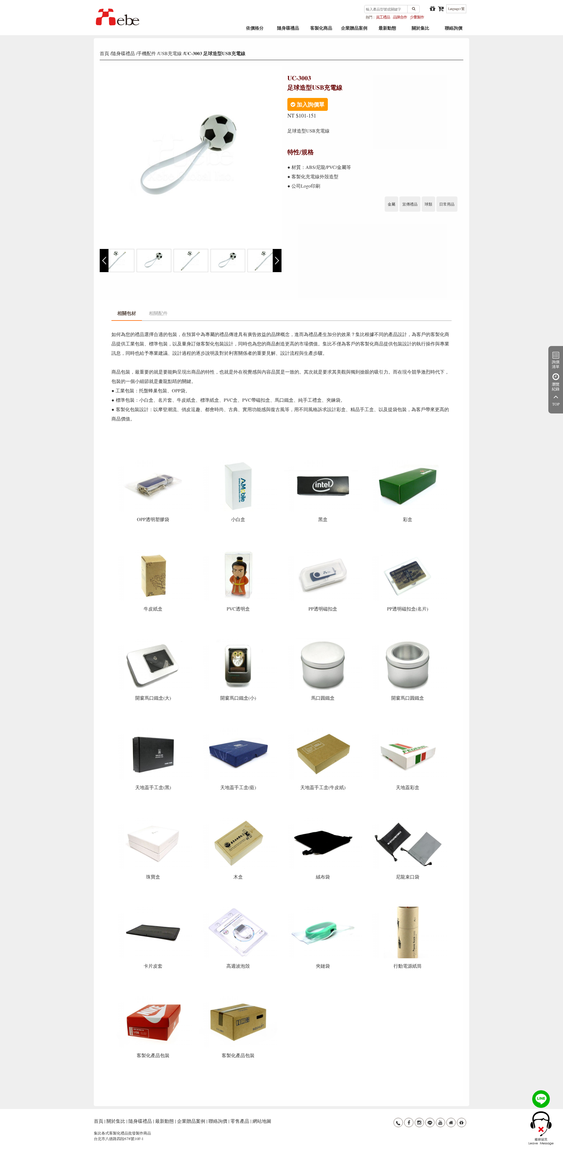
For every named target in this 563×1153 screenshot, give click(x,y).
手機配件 (146, 53)
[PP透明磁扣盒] (323, 551)
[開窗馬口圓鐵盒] (408, 640)
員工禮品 (383, 17)
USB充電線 (170, 53)
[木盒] (238, 819)
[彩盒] (408, 462)
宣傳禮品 (410, 204)
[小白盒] (238, 462)
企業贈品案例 (354, 30)
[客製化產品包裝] (153, 998)
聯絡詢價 (453, 30)
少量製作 (417, 17)
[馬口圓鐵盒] (323, 640)
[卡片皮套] (153, 909)
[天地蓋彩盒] (408, 730)
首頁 (104, 53)
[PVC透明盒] (238, 551)
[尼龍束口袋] (408, 819)
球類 (428, 204)
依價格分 (255, 30)
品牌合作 (400, 17)
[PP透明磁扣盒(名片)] (408, 551)
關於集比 (420, 30)
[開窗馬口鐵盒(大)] (153, 640)
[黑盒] (323, 462)
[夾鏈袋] (323, 909)
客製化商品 (321, 30)
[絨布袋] (323, 819)
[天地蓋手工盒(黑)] (153, 730)
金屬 (391, 204)
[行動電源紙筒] (408, 909)
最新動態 (387, 30)
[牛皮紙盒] (153, 551)
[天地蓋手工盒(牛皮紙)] (323, 730)
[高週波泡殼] (238, 909)
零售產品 (239, 1121)
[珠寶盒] (153, 819)
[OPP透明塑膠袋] (153, 462)
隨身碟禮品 (288, 30)
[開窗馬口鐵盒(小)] (238, 640)
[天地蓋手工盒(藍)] (238, 730)
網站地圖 (261, 1121)
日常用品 (447, 204)
